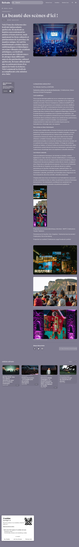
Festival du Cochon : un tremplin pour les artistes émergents (28, 380)
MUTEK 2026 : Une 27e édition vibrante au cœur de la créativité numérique (9, 380)
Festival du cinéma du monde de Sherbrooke (46, 90)
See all (70, 361)
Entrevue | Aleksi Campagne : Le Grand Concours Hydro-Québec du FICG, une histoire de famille (46, 382)
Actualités (11, 8)
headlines (6, 8)
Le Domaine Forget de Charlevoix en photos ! (66, 379)
